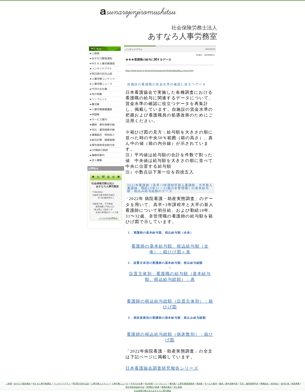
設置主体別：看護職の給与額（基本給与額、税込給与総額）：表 (170, 276)
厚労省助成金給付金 (134, 387)
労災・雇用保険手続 (249, 383)
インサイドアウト (62, 383)
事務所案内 (166, 387)
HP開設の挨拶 (152, 387)
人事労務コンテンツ (100, 383)
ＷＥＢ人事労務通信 (42, 383)
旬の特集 (149, 383)
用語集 (199, 383)
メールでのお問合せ (108, 218)
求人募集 (178, 387)
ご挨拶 (9, 383)
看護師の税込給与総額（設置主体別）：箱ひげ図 (170, 304)
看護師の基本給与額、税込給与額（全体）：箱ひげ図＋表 (170, 249)
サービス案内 (211, 383)
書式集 (172, 383)
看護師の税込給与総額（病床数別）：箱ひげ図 (170, 337)
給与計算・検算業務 (290, 383)
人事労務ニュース (120, 383)
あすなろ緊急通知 (22, 383)
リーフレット (161, 383)
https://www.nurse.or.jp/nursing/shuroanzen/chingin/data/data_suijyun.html (159, 70)
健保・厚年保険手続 (228, 383)
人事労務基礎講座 (186, 383)
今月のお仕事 (136, 383)
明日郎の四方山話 (80, 383)
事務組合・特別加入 (269, 383)
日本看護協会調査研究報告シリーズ (162, 368)
